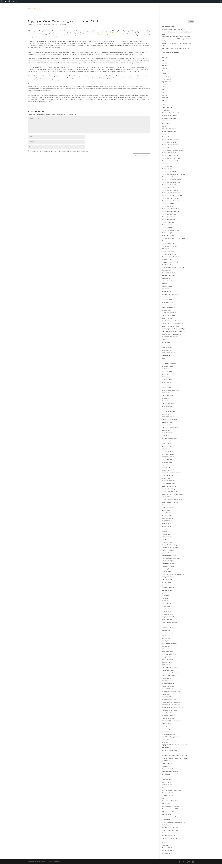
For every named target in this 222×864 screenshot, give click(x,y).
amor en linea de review (169, 129)
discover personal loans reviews (171, 473)
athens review (166, 289)
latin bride (165, 635)
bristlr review (165, 377)
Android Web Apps (167, 233)
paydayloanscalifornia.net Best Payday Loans (174, 745)
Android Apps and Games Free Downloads (174, 177)
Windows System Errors (168, 835)
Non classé (55, 24)
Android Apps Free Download (170, 198)
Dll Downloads (166, 478)
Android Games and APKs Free (170, 211)
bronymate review (167, 379)
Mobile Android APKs (168, 683)
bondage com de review (169, 363)
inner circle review (167, 619)
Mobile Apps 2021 (167, 697)
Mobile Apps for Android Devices (171, 702)
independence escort (168, 617)
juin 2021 (164, 60)
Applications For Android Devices (171, 257)
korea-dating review (167, 627)
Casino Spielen (166, 398)
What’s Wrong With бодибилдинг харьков (174, 29)
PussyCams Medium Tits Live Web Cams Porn (175, 758)
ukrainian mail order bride (169, 817)
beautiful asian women (168, 302)
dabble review (166, 449)
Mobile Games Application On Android (172, 707)
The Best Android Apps (168, 793)
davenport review (167, 462)
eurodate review (166, 526)
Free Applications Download (170, 555)
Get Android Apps (167, 579)
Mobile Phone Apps (167, 713)
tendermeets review (167, 785)
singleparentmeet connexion (170, 771)
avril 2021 (164, 66)
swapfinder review (167, 779)
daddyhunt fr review (167, 451)
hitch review (165, 601)
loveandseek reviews (168, 659)
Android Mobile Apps (168, 222)
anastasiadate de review (169, 131)
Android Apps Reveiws (168, 203)
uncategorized (166, 819)
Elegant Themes (40, 861)
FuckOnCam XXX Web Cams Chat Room (173, 574)
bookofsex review (167, 369)
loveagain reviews (167, 657)
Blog (163, 358)
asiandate (165, 283)
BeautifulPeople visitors (168, 307)
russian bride (165, 766)
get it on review (166, 582)
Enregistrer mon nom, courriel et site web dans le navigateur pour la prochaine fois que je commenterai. (59, 151)
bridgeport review (167, 371)
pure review (165, 753)
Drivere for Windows (168, 507)
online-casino (166, 739)
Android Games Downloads (170, 217)
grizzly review (166, 595)
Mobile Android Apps (168, 686)
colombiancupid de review (169, 438)
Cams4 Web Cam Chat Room (170, 390)
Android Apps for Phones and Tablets (172, 195)
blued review (165, 361)
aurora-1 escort (166, 291)
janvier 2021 (165, 73)
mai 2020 (164, 92)
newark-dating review (168, 729)
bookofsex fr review (167, 366)
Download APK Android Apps (170, 491)
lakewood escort (166, 630)
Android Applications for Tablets (171, 161)
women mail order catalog (169, 838)
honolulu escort (166, 603)
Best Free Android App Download (171, 334)
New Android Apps (167, 723)
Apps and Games (167, 259)
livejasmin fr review (167, 651)
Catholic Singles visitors (168, 401)
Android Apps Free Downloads (170, 201)
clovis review (165, 435)
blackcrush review (167, 347)
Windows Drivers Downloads (170, 830)
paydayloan (165, 742)
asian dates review (167, 278)
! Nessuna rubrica (167, 107)
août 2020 (165, 84)
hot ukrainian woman (168, 614)
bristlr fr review (166, 374)
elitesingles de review (168, 518)
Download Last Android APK (170, 502)
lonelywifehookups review (169, 654)
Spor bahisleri (166, 774)
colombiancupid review (168, 441)
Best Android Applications (169, 315)
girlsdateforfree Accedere (169, 587)
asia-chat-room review (168, 275)
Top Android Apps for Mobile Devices (172, 809)
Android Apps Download (169, 185)
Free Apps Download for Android (171, 558)
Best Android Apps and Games (170, 321)
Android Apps (166, 163)
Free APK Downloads (168, 550)
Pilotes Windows (166, 747)
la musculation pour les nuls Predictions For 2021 (176, 48)
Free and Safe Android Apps (170, 545)
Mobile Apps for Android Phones (171, 705)
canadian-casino (166, 393)
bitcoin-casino (166, 345)
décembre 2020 (166, 76)
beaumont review (167, 299)
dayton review (166, 465)
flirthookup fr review (167, 542)
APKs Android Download (169, 251)
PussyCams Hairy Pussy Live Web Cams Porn (174, 755)
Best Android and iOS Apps (169, 313)
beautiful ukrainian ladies (169, 305)
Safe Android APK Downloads (170, 769)
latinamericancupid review (169, 643)
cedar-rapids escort (167, 406)
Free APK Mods (166, 553)
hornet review (166, 606)
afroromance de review (168, 121)
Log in (5, 1)
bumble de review (167, 382)
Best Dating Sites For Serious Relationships (174, 331)
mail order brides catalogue (169, 667)
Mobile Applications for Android (171, 691)
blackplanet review (167, 355)
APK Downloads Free (168, 243)
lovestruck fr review (167, 662)
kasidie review (166, 625)
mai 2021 (164, 63)
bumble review (166, 385)
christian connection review (169, 419)
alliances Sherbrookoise (36, 24)
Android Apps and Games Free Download (173, 174)
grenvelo (164, 593)
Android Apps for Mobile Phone (171, 193)
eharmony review (167, 515)
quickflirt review (166, 761)
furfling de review (167, 577)
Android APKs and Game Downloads (172, 150)
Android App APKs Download (170, 155)
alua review (165, 126)
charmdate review (167, 409)
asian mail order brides (168, 281)
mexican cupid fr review (168, 675)
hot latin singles (166, 611)
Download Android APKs (169, 486)
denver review (166, 470)
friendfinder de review (168, 566)
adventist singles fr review (169, 115)
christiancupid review (168, 425)
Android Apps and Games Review (171, 179)
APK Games (165, 249)
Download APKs (166, 497)
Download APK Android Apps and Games (173, 494)
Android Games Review (168, 219)
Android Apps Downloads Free (170, 190)
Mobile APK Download (168, 689)
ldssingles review (166, 646)
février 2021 (165, 71)
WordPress (57, 861)
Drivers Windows (167, 513)
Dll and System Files (167, 475)
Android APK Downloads (169, 142)
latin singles (165, 641)
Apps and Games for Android (170, 262)
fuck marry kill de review (169, 569)
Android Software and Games (170, 230)
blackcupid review (167, 350)
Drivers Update (166, 510)
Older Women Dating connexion (171, 737)
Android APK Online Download (170, 145)
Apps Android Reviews (168, 265)
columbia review (166, 443)
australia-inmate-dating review (170, 294)
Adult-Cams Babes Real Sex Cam (171, 113)
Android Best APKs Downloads (170, 209)
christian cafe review (168, 417)
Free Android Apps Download (170, 547)
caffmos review (166, 387)
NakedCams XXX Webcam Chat (171, 721)
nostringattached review (169, 734)
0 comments (63, 24)
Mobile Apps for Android (169, 699)
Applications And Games (169, 254)
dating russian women (168, 454)
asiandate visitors (167, 286)
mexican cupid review (168, 678)
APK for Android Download (169, 246)
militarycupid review (167, 681)
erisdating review (167, 521)
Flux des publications (168, 848)
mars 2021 (165, 68)
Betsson (164, 339)
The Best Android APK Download (171, 790)
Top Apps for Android (168, 811)
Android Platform (167, 225)
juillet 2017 (165, 100)
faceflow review (166, 529)
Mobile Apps (165, 694)
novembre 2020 (166, 79)
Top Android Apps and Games (170, 806)
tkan (163, 798)
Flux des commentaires (168, 850)
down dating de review (168, 483)
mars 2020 (165, 97)
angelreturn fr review (168, 235)
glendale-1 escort (167, 590)
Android (164, 134)
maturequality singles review (170, 673)
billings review (166, 342)
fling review (165, 539)
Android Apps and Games (169, 171)
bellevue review (166, 310)
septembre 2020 (166, 82)
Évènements (13, 1)
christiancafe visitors (168, 422)
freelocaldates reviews (168, 563)
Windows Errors (166, 833)
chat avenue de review (168, 411)
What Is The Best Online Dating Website (173, 822)
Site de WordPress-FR (168, 853)
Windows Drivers (167, 825)
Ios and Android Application (169, 622)
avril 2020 (164, 95)
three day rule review (168, 795)
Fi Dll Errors (165, 531)
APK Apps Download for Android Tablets (173, 238)
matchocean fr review (168, 670)
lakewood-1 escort (167, 633)
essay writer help (167, 523)
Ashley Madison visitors (168, 273)
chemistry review (167, 414)
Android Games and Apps (169, 214)
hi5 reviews (165, 598)
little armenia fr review (168, 649)
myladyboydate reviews (168, 718)
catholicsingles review (168, 403)
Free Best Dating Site (168, 561)
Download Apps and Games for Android (173, 499)
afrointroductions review (169, 118)
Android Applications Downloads (171, 158)
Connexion (165, 845)
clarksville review (166, 430)
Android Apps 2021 (167, 169)
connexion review (167, 446)
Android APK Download (168, 137)
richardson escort (167, 763)
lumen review (166, 665)
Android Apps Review (168, 206)
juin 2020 (164, 89)
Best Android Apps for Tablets (170, 326)
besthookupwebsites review (170, 337)
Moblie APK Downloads (168, 715)
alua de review (166, 123)
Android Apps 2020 (167, 166)
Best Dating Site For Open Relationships (173, 329)
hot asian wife (166, 609)
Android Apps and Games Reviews (171, 182)
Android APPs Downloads (169, 187)
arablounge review (167, 270)
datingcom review (167, 459)
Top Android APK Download (170, 801)
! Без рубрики (166, 110)
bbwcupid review (166, 297)
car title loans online (167, 395)
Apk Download (166, 241)
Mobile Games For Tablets (169, 710)
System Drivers (166, 782)
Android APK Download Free (170, 139)
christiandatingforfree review (170, 427)
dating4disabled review (168, 457)
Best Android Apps (167, 318)
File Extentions (166, 534)
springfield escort (167, 777)
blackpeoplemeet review (169, 353)
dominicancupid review (168, 481)
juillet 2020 (165, 87)
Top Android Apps (167, 803)
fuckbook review (166, 571)
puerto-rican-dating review (169, 750)
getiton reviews (166, 585)
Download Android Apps (169, 489)
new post (164, 726)
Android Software (167, 227)
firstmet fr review (167, 537)
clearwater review (167, 433)
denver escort (166, 467)
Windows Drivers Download (170, 827)
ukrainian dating (166, 814)
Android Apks (165, 147)
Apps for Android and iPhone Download (173, 267)
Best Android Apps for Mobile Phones (172, 323)
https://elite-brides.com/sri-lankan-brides (108, 33)
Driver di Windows (167, 505)
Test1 (163, 787)
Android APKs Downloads (169, 153)
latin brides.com (166, 638)
